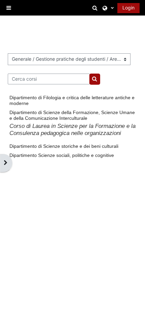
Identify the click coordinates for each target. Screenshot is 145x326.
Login (128, 7)
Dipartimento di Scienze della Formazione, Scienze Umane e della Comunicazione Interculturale (72, 115)
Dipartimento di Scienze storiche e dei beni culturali (63, 146)
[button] (95, 7)
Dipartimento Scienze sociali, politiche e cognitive (61, 155)
